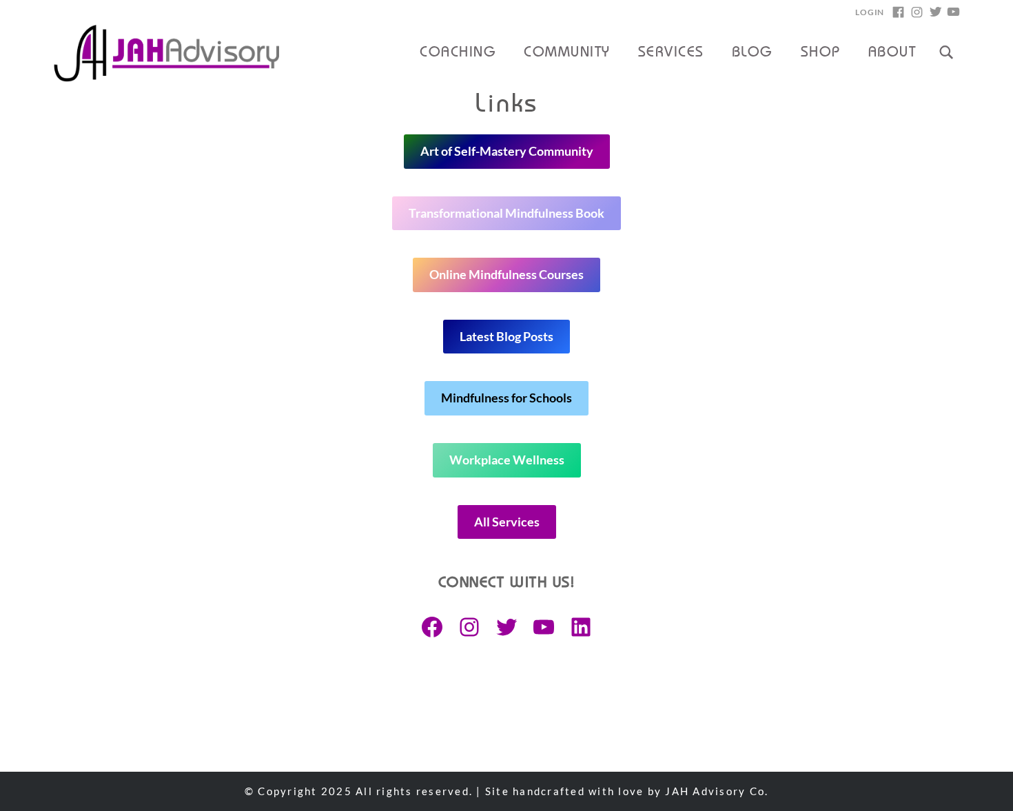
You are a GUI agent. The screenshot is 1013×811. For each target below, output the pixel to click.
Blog (752, 53)
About (892, 53)
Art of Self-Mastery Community (506, 150)
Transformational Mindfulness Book (506, 212)
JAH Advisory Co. (716, 791)
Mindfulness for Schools (506, 397)
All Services (507, 521)
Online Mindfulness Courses (506, 274)
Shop (821, 53)
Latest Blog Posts (506, 336)
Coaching (458, 53)
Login (869, 12)
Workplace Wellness (506, 459)
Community (567, 53)
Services (671, 53)
